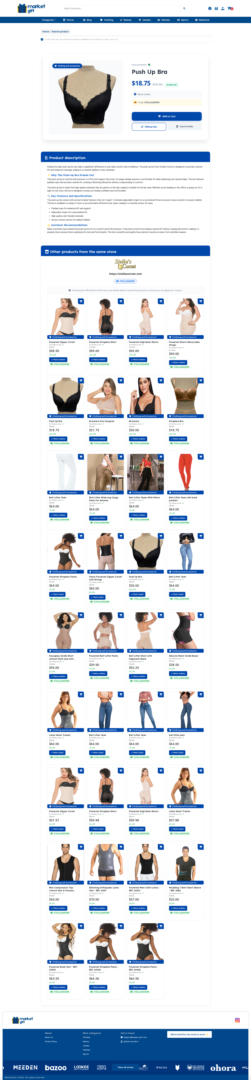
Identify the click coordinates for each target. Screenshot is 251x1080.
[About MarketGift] (210, 8)
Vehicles (86, 1050)
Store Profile (186, 126)
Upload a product (131, 1041)
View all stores (125, 1067)
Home (46, 31)
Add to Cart (169, 116)
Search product (60, 31)
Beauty (86, 1041)
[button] (49, 19)
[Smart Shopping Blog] (216, 8)
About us (49, 1037)
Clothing (86, 1037)
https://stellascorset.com (125, 274)
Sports (86, 1054)
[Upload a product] (222, 8)
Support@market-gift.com (135, 1037)
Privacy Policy (51, 1041)
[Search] (184, 8)
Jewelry (86, 1046)
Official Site (150, 126)
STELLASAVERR (127, 281)
